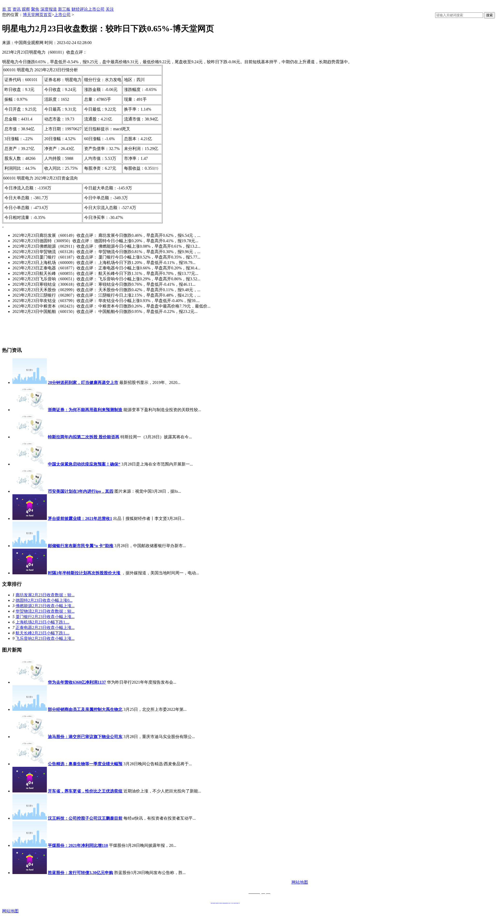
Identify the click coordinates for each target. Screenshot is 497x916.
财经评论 (79, 9)
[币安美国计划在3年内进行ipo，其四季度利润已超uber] (29, 491)
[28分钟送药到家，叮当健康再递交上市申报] (29, 382)
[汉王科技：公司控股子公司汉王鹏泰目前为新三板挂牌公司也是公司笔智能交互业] (29, 818)
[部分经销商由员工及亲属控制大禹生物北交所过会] (29, 709)
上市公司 (96, 9)
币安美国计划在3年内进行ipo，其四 (80, 491)
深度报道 (48, 9)
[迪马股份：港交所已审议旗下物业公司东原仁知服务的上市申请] (29, 736)
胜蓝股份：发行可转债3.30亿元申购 (80, 872)
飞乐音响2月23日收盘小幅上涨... (45, 638)
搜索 (489, 15)
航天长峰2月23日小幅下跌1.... (42, 633)
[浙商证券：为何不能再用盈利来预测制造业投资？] (29, 409)
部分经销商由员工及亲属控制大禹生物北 (85, 709)
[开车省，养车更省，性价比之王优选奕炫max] (29, 791)
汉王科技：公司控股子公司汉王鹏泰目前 (85, 818)
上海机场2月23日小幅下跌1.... (42, 622)
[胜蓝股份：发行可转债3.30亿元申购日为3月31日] (29, 872)
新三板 (64, 9)
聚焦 (35, 9)
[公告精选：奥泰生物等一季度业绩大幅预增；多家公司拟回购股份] (29, 764)
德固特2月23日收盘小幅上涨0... (44, 600)
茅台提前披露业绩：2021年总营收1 (80, 518)
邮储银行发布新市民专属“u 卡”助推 (80, 545)
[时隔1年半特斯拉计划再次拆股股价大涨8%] (29, 573)
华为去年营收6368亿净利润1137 (77, 682)
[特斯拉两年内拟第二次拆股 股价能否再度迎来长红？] (29, 437)
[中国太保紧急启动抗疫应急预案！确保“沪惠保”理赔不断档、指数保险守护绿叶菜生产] (29, 464)
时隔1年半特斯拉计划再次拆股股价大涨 (84, 573)
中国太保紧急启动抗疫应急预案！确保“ (84, 464)
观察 (26, 9)
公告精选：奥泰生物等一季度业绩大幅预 (85, 764)
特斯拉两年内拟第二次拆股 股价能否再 (83, 437)
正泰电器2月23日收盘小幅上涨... (45, 627)
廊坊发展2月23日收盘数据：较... (45, 595)
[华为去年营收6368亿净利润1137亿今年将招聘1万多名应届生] (29, 682)
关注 (110, 9)
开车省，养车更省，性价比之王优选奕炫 (85, 791)
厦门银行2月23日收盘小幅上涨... (45, 616)
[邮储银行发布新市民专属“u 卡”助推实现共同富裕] (29, 545)
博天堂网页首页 (37, 14)
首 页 (6, 9)
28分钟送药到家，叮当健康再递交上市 (83, 382)
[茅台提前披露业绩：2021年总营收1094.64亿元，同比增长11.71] (29, 518)
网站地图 (299, 882)
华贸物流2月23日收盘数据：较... (45, 611)
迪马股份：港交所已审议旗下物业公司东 (85, 736)
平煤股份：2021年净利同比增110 (78, 845)
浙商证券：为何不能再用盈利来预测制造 (85, 409)
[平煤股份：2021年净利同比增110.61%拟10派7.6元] (29, 845)
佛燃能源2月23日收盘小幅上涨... (45, 606)
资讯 (16, 9)
